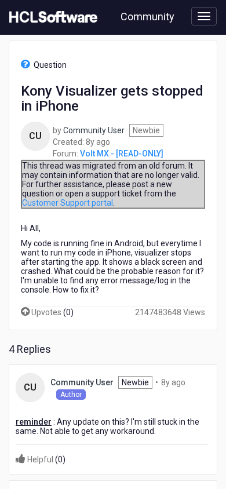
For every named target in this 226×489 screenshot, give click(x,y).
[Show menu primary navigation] (204, 16)
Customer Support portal (67, 202)
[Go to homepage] (51, 17)
